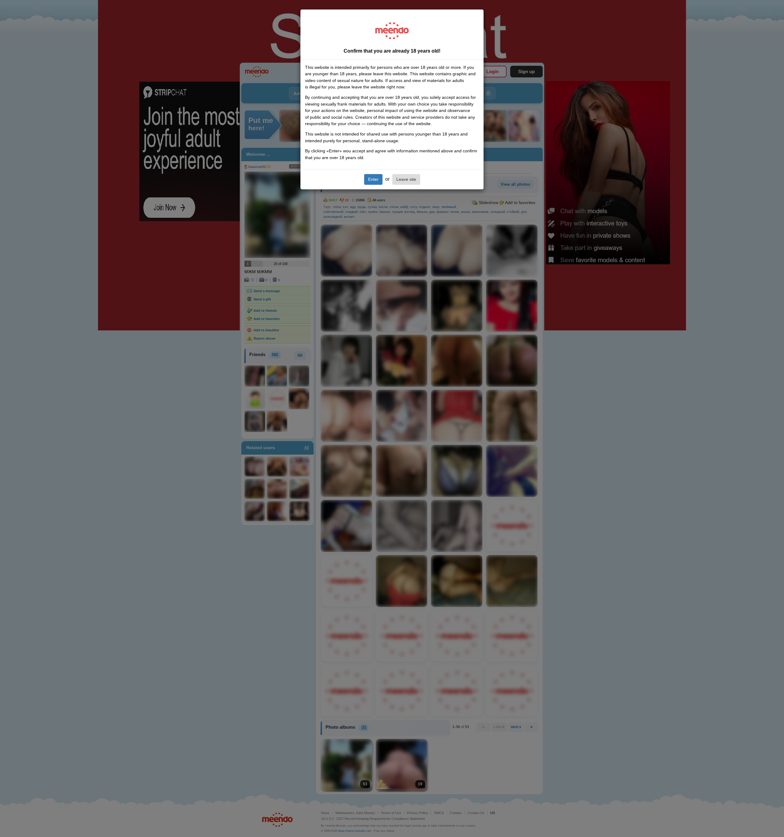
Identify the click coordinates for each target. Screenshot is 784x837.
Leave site (406, 179)
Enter (373, 179)
